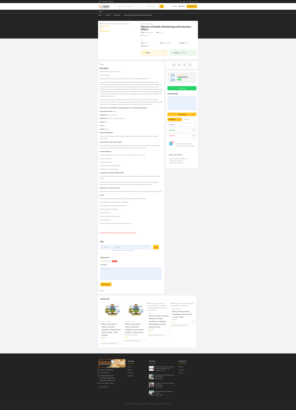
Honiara (188, 144)
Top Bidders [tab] (186, 119)
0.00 (193, 130)
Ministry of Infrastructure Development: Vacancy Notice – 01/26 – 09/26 (115, 314)
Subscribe (110, 1)
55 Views (109, 325)
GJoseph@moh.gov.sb (121, 205)
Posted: (143, 32)
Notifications (131, 375)
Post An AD (192, 6)
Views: (158, 32)
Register (182, 6)
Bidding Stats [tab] (172, 119)
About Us (105, 1)
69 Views (132, 333)
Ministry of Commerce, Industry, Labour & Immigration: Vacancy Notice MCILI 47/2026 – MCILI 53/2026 (138, 319)
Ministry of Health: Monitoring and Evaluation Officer (138, 15)
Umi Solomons (156, 403)
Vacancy (143, 24)
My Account (131, 372)
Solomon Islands (189, 146)
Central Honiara (181, 144)
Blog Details (117, 15)
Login (175, 6)
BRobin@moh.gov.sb (109, 205)
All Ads (129, 366)
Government (149, 24)
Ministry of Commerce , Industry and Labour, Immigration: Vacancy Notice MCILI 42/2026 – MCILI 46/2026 (162, 329)
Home (100, 11)
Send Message (182, 114)
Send (156, 247)
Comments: (103, 264)
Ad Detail (107, 15)
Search (100, 1)
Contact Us (181, 369)
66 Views (156, 343)
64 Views (180, 340)
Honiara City (180, 146)
